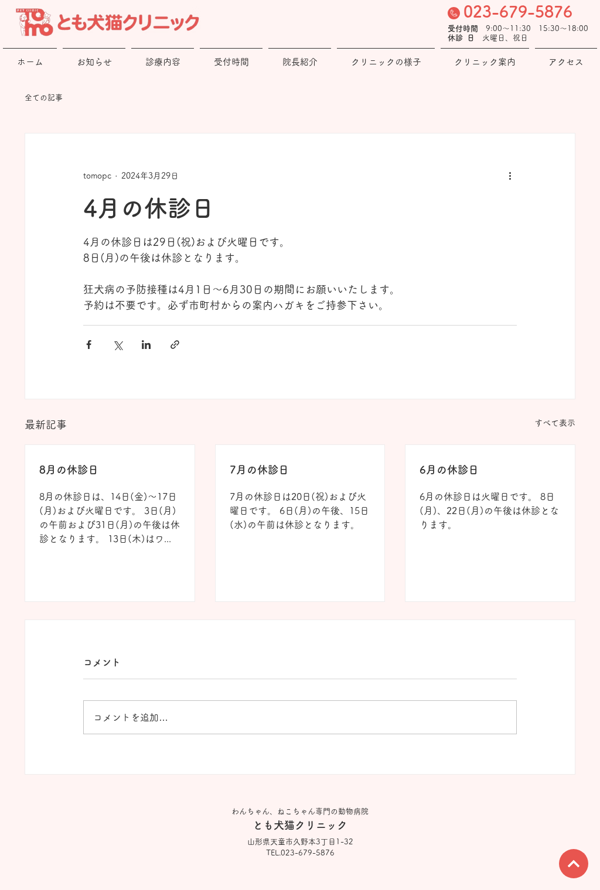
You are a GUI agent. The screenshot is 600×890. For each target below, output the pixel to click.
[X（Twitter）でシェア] (117, 344)
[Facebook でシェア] (88, 344)
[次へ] (573, 863)
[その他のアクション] (510, 176)
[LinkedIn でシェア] (146, 344)
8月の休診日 (68, 469)
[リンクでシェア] (174, 344)
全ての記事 (44, 97)
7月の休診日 (259, 469)
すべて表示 (554, 423)
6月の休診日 (449, 469)
